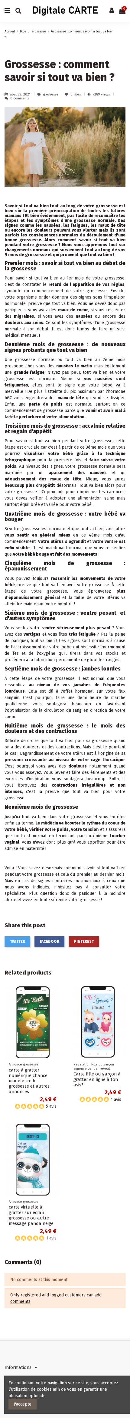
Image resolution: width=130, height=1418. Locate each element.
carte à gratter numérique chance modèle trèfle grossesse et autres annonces (29, 1081)
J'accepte (22, 1404)
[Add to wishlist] (56, 994)
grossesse (51, 94)
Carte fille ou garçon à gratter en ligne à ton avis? (97, 1079)
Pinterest (84, 941)
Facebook (49, 941)
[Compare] (56, 1005)
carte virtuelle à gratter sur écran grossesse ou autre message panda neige (31, 1215)
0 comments (19, 98)
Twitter (17, 941)
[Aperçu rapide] (56, 1015)
